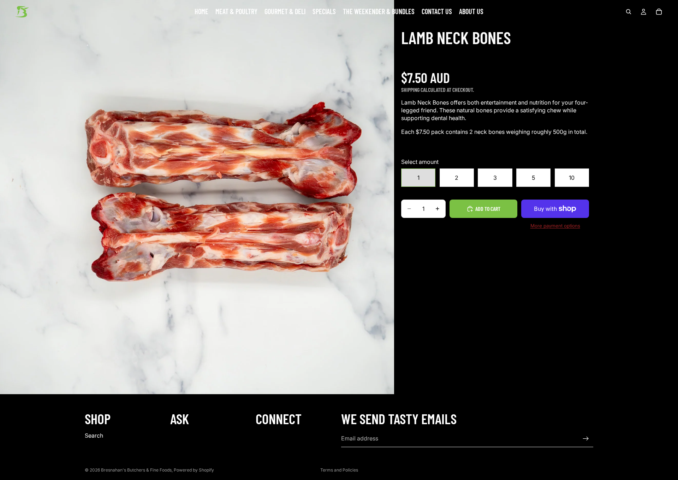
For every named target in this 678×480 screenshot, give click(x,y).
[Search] (628, 11)
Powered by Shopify (194, 470)
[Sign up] (585, 438)
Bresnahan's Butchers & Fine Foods (136, 470)
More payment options (555, 226)
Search (94, 435)
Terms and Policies (339, 470)
